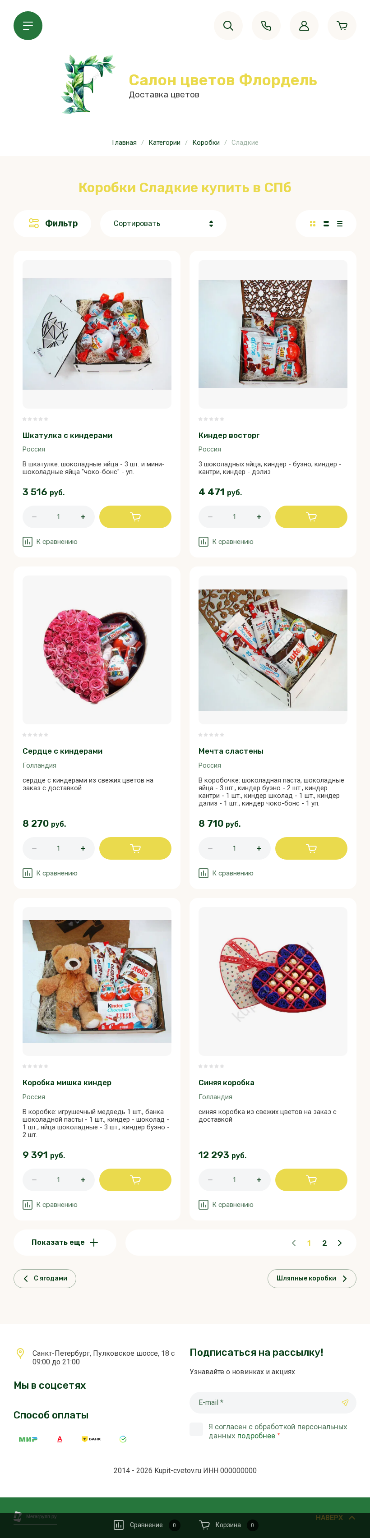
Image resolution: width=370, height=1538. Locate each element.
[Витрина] (312, 223)
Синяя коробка (226, 1082)
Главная (124, 142)
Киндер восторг (229, 435)
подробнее (256, 1436)
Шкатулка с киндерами (67, 435)
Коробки (206, 142)
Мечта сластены (231, 750)
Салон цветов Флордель (223, 80)
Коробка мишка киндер (67, 1082)
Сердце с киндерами (62, 750)
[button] (28, 25)
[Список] (326, 223)
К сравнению (57, 542)
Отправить (345, 1403)
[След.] (339, 1243)
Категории (164, 142)
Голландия (39, 765)
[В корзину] (135, 517)
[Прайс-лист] (340, 223)
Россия (34, 449)
